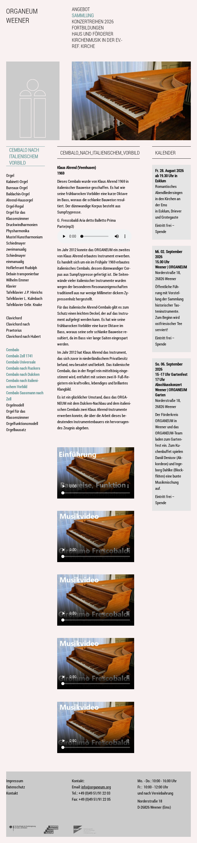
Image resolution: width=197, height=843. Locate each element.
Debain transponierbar (22, 273)
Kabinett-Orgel (17, 181)
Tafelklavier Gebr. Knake (24, 304)
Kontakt (12, 793)
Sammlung (83, 15)
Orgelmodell (15, 405)
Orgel (10, 175)
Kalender (165, 152)
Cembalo (12, 349)
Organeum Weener (22, 15)
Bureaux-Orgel (16, 187)
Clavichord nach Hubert (23, 336)
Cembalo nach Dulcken (23, 374)
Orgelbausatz (16, 429)
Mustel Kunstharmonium (24, 236)
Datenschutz (15, 786)
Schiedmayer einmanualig (16, 258)
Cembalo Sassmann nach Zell (24, 395)
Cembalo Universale (21, 361)
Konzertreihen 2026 (93, 21)
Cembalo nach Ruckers (23, 368)
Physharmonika (17, 230)
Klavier (11, 286)
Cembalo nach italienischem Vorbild (24, 156)
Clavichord (14, 317)
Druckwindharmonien (21, 224)
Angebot (81, 9)
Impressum (14, 780)
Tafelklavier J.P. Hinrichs (24, 292)
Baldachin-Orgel (17, 193)
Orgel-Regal (15, 206)
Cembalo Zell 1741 (19, 355)
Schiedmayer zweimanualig (16, 246)
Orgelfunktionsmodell (22, 423)
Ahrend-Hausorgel (19, 199)
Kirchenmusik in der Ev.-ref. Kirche (97, 43)
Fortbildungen (88, 28)
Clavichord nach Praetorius (18, 327)
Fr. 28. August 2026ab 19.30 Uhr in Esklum (169, 175)
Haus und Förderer (92, 34)
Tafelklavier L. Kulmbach (24, 298)
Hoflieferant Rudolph (21, 267)
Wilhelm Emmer (17, 279)
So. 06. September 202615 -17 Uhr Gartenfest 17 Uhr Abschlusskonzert (171, 374)
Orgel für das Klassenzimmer (17, 215)
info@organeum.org (96, 786)
